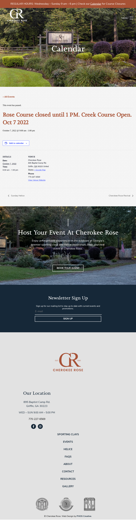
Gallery (68, 486)
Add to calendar (16, 143)
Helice (68, 449)
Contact (68, 471)
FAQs (68, 457)
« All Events (9, 96)
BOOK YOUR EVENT (68, 268)
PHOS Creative (84, 516)
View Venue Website (36, 180)
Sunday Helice (17, 196)
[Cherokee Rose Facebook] (33, 426)
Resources (68, 479)
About (68, 464)
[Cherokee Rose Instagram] (40, 426)
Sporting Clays (68, 434)
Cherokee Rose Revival (120, 196)
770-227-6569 (37, 419)
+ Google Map (40, 170)
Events (68, 442)
